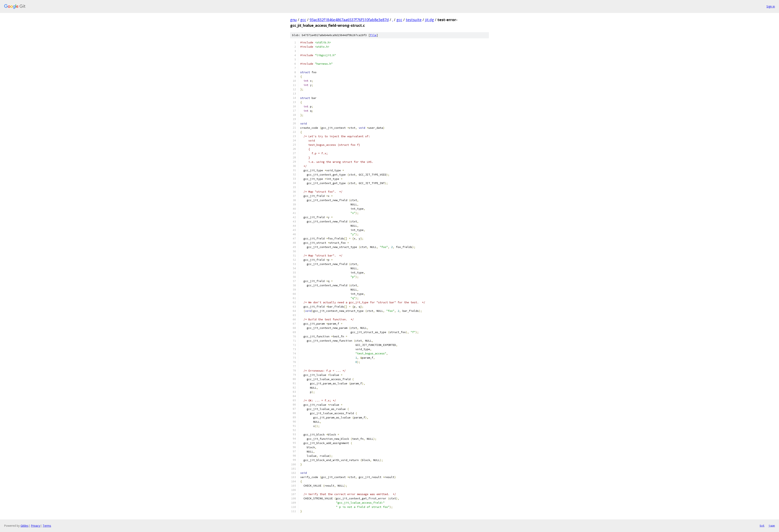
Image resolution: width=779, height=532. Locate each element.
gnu (293, 19)
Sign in (770, 6)
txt (762, 525)
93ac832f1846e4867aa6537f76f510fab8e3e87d (349, 19)
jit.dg (429, 19)
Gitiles (24, 526)
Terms (47, 526)
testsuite (414, 19)
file (373, 35)
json (771, 525)
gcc (303, 19)
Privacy (35, 526)
